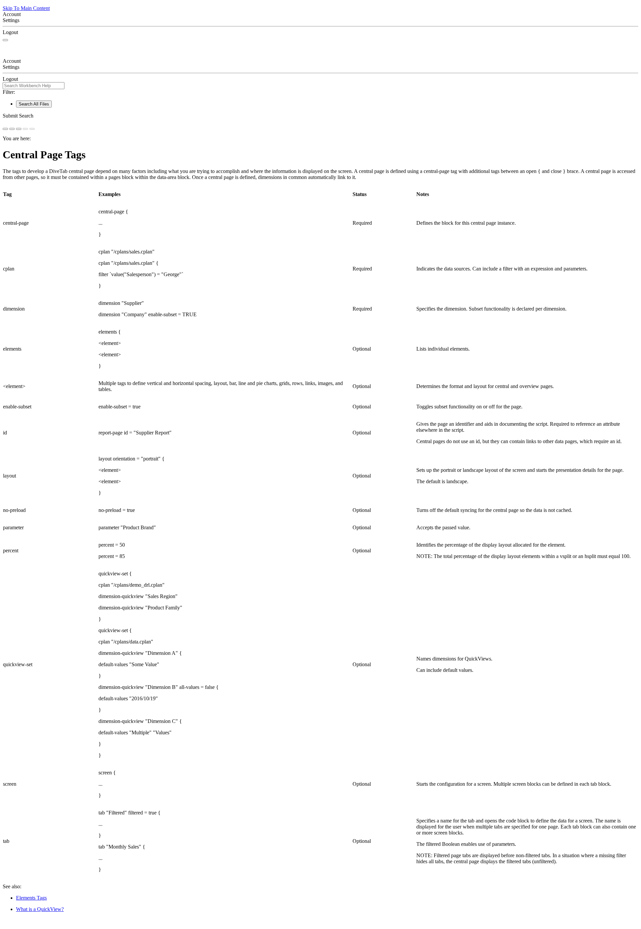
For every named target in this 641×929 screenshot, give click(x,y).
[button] (320, 116)
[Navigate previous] (25, 129)
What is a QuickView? (40, 909)
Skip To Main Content (26, 8)
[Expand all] (12, 129)
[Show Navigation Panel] (5, 40)
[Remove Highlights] (5, 129)
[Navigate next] (32, 129)
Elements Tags (31, 898)
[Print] (18, 129)
